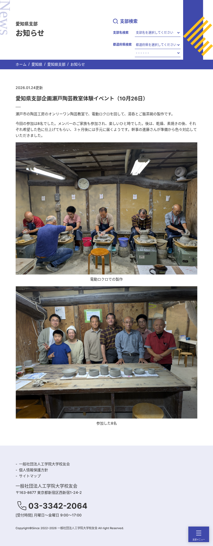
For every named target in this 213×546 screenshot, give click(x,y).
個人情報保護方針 (33, 470)
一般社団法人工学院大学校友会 (44, 464)
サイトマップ (30, 476)
